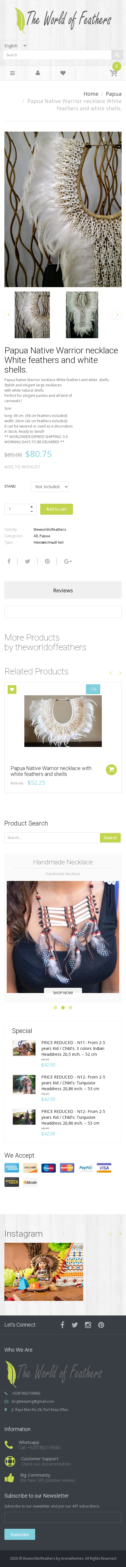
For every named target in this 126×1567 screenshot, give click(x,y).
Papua (114, 93)
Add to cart (56, 509)
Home (91, 93)
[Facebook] (8, 561)
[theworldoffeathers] (63, 18)
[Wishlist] (63, 74)
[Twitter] (27, 561)
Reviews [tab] (63, 590)
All (36, 535)
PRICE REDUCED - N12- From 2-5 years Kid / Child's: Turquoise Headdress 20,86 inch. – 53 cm (73, 1082)
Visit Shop (63, 1271)
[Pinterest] (101, 1325)
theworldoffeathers (50, 529)
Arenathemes (72, 1558)
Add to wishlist (22, 467)
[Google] (67, 561)
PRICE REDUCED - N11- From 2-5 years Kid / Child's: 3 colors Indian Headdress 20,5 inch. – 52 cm (73, 1048)
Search (110, 837)
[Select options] (111, 769)
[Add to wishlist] (12, 689)
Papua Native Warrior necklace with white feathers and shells (51, 771)
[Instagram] (88, 1325)
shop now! (63, 992)
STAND (10, 486)
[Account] (38, 73)
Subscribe (20, 1534)
